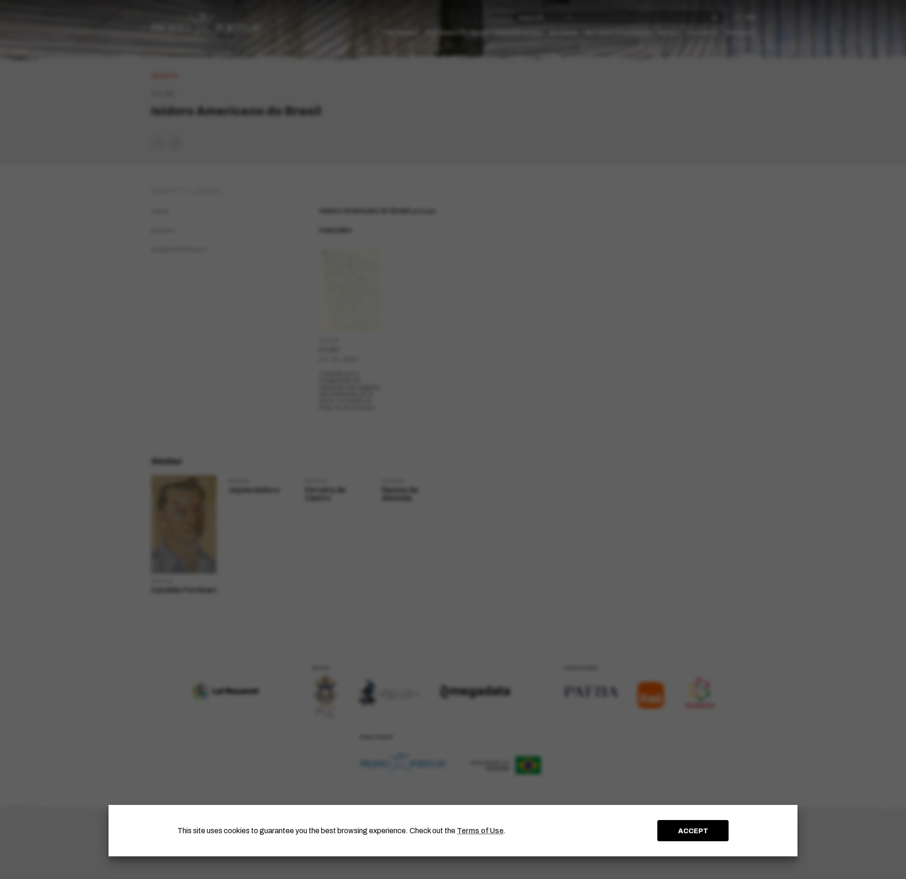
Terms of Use (480, 831)
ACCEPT (693, 831)
